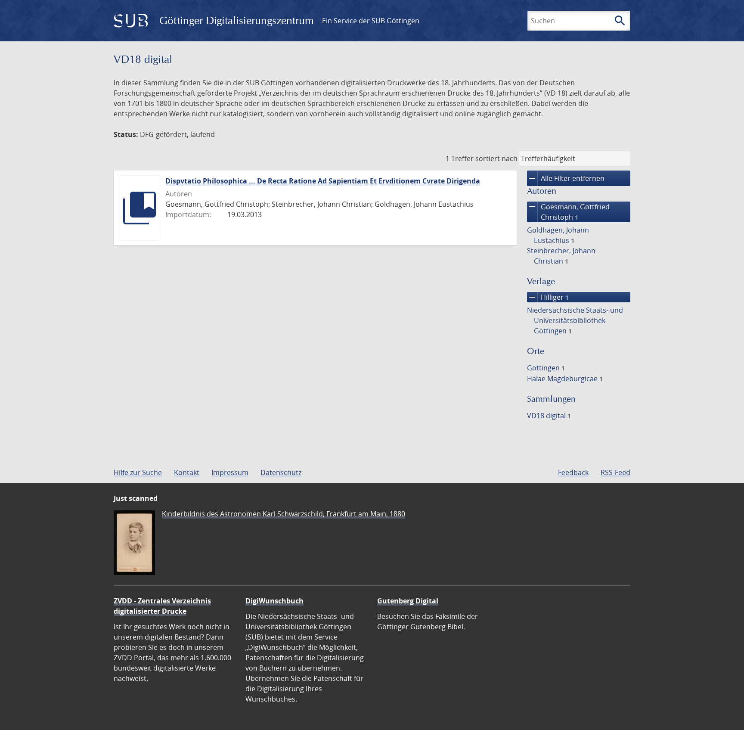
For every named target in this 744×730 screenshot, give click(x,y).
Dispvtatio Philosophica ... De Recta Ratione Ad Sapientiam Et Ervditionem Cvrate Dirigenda (322, 181)
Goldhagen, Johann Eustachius (558, 235)
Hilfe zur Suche (138, 472)
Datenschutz (280, 472)
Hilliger (548, 297)
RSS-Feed (615, 472)
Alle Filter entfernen (565, 178)
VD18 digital (549, 415)
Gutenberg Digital (407, 601)
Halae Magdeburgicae (565, 378)
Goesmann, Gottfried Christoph (568, 212)
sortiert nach (496, 158)
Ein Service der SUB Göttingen (370, 20)
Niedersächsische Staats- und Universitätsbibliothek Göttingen (575, 320)
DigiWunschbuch (274, 601)
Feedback (573, 472)
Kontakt (186, 472)
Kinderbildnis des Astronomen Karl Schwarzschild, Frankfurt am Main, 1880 (283, 514)
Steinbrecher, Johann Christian (561, 256)
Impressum (229, 472)
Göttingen (546, 368)
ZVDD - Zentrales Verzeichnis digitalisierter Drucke (162, 606)
